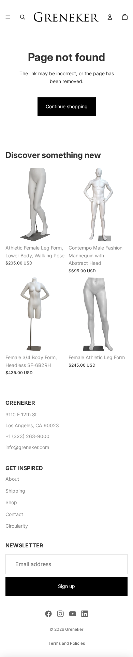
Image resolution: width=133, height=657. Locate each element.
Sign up (66, 586)
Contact (14, 514)
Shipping (15, 491)
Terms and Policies (66, 643)
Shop (11, 502)
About (12, 479)
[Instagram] (60, 614)
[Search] (22, 17)
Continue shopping (67, 106)
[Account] (109, 17)
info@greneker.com (27, 447)
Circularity (16, 526)
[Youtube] (73, 614)
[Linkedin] (84, 614)
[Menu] (8, 17)
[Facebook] (48, 614)
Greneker (74, 629)
